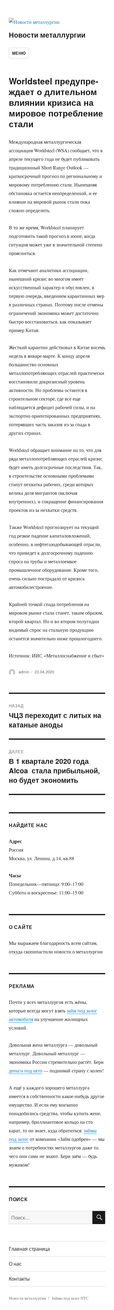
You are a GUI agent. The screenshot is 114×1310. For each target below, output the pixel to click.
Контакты (19, 1278)
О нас (15, 1263)
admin (24, 672)
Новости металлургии (47, 35)
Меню (19, 53)
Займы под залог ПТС (69, 1298)
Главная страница (29, 1248)
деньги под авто (25, 1070)
